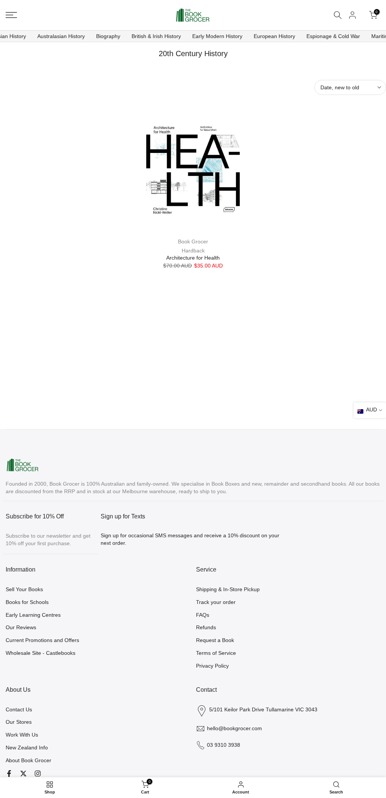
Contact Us (19, 709)
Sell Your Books (24, 589)
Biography (108, 36)
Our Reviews (21, 627)
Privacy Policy (212, 666)
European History (274, 36)
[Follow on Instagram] (37, 773)
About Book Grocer (28, 760)
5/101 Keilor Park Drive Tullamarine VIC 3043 (263, 709)
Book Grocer (193, 241)
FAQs (202, 615)
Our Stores (19, 722)
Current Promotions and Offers (42, 640)
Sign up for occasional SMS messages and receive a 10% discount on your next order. (190, 539)
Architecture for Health (193, 258)
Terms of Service (216, 653)
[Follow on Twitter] (23, 773)
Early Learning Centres (33, 615)
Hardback (193, 251)
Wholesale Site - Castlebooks (40, 653)
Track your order (216, 602)
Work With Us (22, 735)
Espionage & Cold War (333, 36)
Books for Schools (27, 602)
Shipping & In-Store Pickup (228, 589)
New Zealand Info (27, 747)
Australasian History (61, 36)
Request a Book (215, 640)
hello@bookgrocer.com (234, 728)
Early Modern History (217, 36)
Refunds (206, 627)
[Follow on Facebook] (9, 773)
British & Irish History (156, 36)
